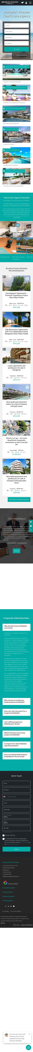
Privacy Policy (24, 842)
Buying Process (5, 257)
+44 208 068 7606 (7, 874)
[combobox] (5, 796)
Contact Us (16, 259)
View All (16, 551)
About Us (30, 257)
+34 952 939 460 (7, 872)
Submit (16, 849)
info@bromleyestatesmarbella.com (11, 876)
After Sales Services (18, 257)
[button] (2, 538)
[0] (22, 3)
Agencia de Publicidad (26, 925)
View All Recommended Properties (19, 499)
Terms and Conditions (13, 844)
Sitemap (3, 923)
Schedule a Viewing (9, 835)
